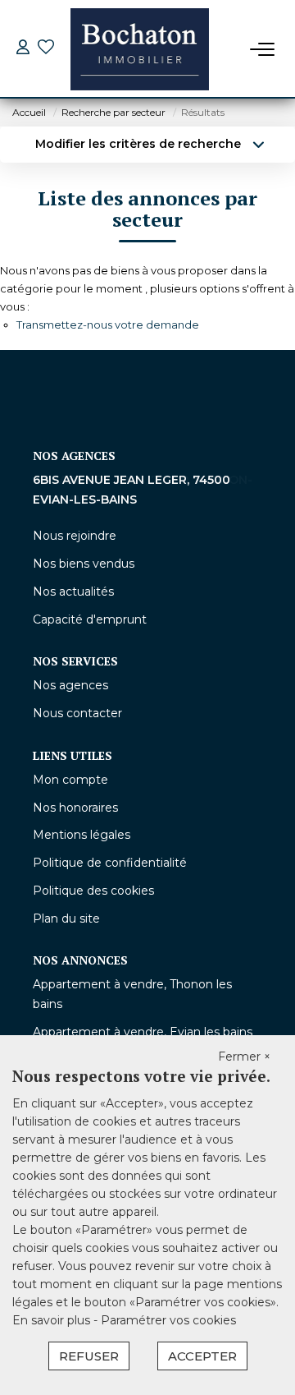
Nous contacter (77, 713)
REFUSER (89, 1356)
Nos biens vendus (83, 563)
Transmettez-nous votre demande (107, 324)
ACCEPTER (202, 1356)
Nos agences (70, 685)
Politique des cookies (93, 890)
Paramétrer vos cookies (168, 1320)
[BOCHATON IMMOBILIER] (140, 49)
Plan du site (66, 918)
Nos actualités (73, 591)
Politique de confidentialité (110, 862)
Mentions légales (81, 834)
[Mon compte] (23, 49)
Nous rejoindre (74, 535)
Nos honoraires (75, 807)
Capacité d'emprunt (90, 619)
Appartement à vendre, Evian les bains (142, 1031)
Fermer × (244, 1056)
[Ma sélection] (46, 49)
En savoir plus (52, 1320)
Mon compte (70, 779)
